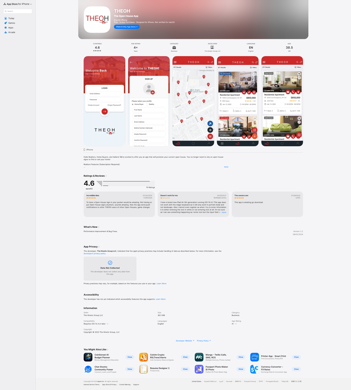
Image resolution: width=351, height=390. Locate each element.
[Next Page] (306, 363)
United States (196, 381)
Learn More (161, 283)
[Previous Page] (81, 363)
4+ (233, 324)
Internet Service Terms (91, 384)
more (226, 167)
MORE (224, 212)
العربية (221, 381)
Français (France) (250, 381)
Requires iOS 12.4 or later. (95, 324)
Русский (229, 381)
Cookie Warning (124, 384)
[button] (18, 18)
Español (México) (210, 381)
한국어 (261, 381)
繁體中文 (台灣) (296, 381)
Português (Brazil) (272, 381)
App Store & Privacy (109, 384)
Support (136, 384)
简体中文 (238, 381)
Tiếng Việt (284, 381)
